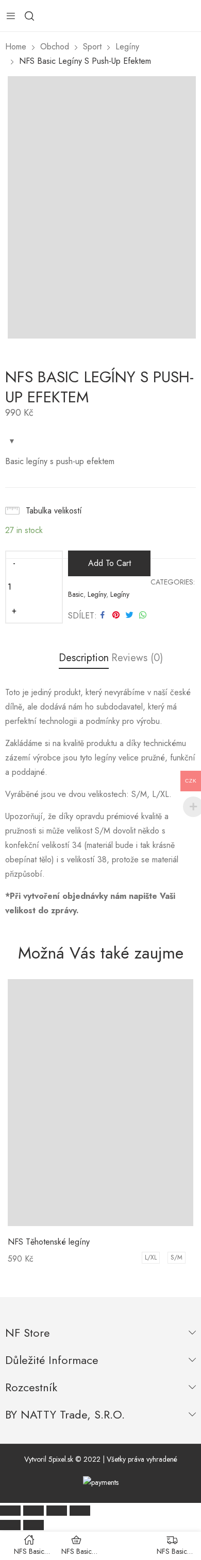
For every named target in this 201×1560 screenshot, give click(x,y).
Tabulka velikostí (54, 511)
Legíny (97, 594)
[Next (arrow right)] (33, 1525)
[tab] (84, 659)
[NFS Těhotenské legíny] (100, 1102)
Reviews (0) (137, 658)
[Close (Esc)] (10, 1510)
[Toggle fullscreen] (56, 1510)
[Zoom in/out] (80, 1510)
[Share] (33, 1510)
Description (84, 658)
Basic (75, 594)
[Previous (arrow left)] (10, 1525)
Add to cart (109, 563)
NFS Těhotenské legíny (49, 1242)
